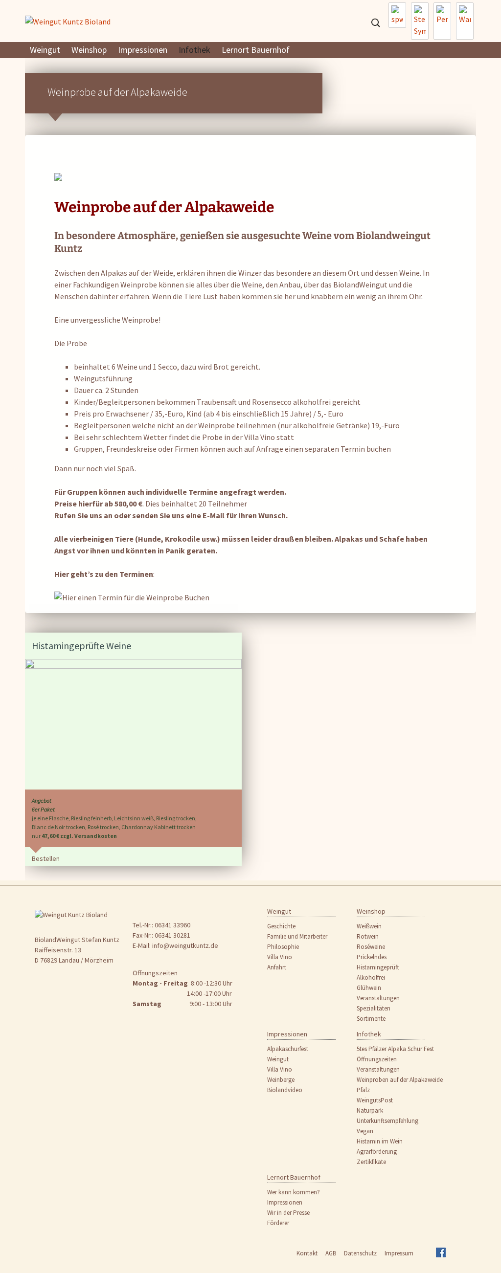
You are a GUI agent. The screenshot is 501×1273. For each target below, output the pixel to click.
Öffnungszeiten (377, 1059)
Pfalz (363, 1090)
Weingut (45, 49)
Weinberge (281, 1079)
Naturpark (370, 1110)
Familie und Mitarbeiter (297, 936)
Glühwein (369, 988)
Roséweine (371, 947)
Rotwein (368, 936)
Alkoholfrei (371, 977)
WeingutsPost (375, 1100)
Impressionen (142, 49)
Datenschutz (360, 1253)
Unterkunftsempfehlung (387, 1121)
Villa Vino (279, 957)
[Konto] (442, 21)
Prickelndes (372, 957)
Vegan (365, 1131)
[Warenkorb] (465, 21)
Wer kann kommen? (293, 1192)
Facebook (444, 1256)
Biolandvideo (284, 1090)
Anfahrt (276, 967)
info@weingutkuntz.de (185, 945)
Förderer (278, 1223)
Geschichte (281, 926)
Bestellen (46, 858)
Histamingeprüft (378, 967)
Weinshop (89, 49)
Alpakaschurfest (287, 1049)
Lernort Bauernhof (256, 49)
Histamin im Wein (380, 1141)
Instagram (426, 1256)
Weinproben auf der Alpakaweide (400, 1079)
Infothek (194, 49)
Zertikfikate (371, 1162)
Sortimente (371, 1018)
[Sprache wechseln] (397, 15)
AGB (330, 1253)
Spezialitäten (373, 1008)
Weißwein (369, 926)
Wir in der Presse (288, 1212)
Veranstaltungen (378, 998)
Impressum (399, 1253)
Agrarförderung (377, 1151)
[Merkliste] (420, 21)
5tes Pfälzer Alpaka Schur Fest (395, 1049)
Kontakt (307, 1253)
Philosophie (283, 947)
